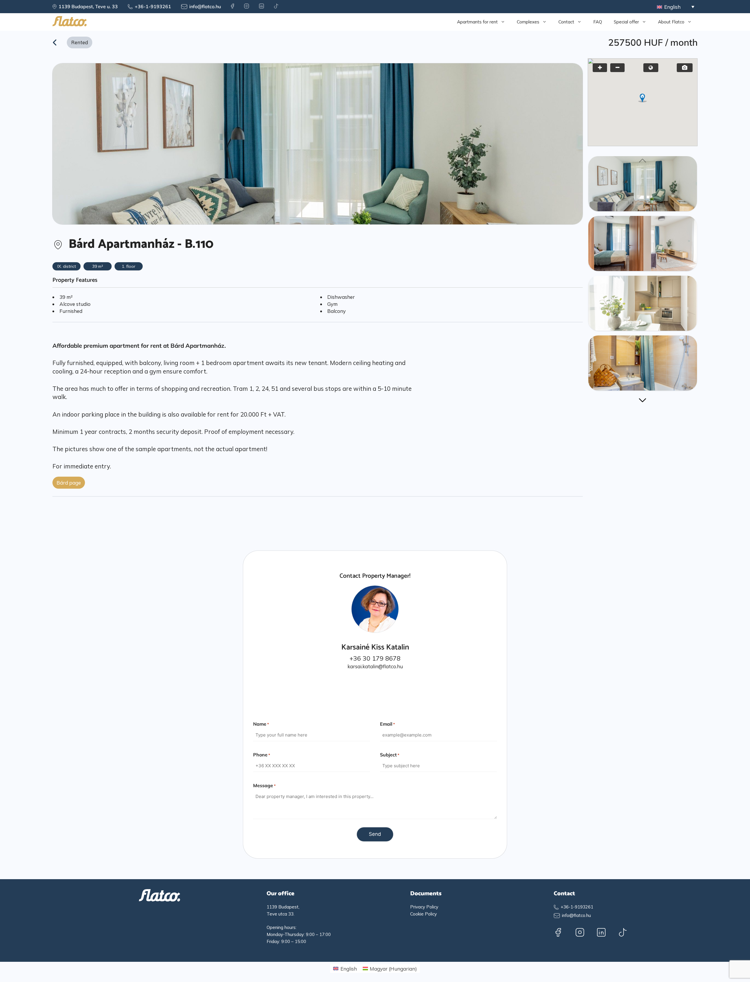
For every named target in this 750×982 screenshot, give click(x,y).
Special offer (626, 22)
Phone (261, 755)
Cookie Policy (423, 914)
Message (264, 785)
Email (387, 724)
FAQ (597, 22)
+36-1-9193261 (153, 6)
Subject (389, 755)
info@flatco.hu (205, 6)
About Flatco (671, 22)
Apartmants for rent (477, 22)
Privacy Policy (424, 907)
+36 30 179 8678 (375, 658)
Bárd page (69, 483)
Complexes (528, 22)
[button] (642, 97)
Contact (566, 22)
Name (261, 724)
